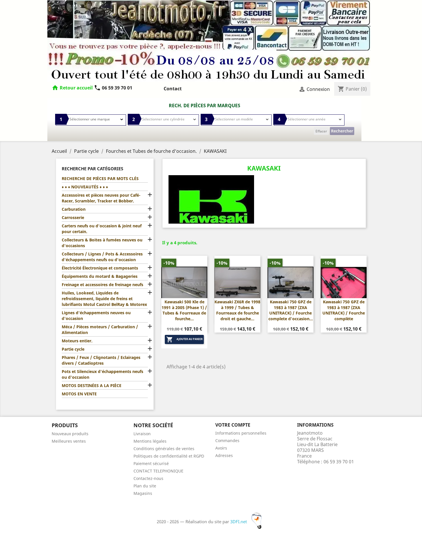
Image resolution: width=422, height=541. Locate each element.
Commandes (227, 440)
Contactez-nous (148, 478)
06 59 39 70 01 (113, 88)
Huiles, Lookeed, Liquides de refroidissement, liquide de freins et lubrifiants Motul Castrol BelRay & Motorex (104, 298)
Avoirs (221, 448)
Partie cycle (73, 349)
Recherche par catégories (92, 168)
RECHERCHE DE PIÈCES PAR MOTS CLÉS (100, 178)
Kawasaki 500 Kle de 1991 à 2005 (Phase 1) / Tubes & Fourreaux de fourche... (184, 310)
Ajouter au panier (184, 339)
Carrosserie (73, 217)
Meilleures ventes (69, 441)
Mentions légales (150, 441)
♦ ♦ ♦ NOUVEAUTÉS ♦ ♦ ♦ (85, 187)
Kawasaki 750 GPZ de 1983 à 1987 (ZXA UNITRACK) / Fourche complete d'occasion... (290, 310)
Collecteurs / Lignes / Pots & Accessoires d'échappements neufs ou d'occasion (102, 256)
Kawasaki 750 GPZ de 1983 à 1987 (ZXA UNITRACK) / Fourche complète (343, 310)
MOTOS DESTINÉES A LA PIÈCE (91, 385)
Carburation (74, 209)
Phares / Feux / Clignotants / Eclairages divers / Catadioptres (101, 360)
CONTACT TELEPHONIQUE (158, 471)
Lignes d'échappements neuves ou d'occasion (96, 315)
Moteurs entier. (77, 340)
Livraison (142, 433)
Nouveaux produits (70, 433)
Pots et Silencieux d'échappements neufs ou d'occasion (102, 374)
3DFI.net (239, 521)
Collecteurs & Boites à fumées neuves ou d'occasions (102, 242)
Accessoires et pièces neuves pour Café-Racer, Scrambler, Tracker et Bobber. (101, 198)
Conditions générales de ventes (163, 448)
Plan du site (144, 486)
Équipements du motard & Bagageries (100, 276)
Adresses (224, 455)
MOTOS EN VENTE (79, 394)
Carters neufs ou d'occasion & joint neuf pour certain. (102, 228)
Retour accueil (76, 88)
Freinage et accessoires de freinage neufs (102, 284)
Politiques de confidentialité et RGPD (168, 456)
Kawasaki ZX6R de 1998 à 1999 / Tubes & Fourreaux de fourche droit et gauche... (237, 310)
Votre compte (232, 425)
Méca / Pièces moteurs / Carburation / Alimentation (100, 329)
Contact (173, 88)
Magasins (142, 493)
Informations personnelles (240, 433)
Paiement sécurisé (151, 463)
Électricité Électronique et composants (100, 268)
